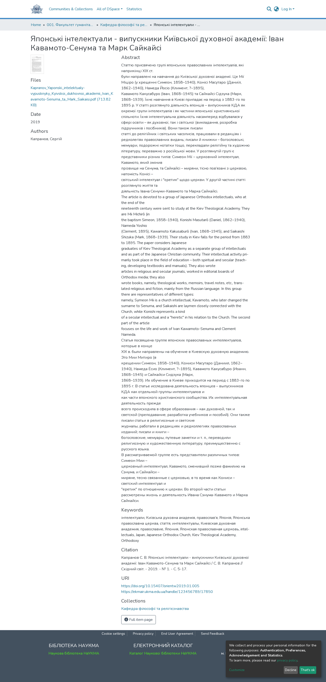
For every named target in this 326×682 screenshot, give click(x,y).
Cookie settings (113, 633)
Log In (286, 9)
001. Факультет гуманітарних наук (71, 24)
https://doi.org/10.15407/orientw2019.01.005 (160, 586)
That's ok (308, 670)
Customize (237, 670)
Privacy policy (143, 633)
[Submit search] (269, 9)
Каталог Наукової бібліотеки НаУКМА (163, 653)
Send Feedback (212, 633)
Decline (290, 670)
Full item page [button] (140, 619)
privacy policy (287, 660)
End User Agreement (177, 633)
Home (36, 24)
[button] (276, 9)
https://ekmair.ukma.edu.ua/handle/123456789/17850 (167, 591)
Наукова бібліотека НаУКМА (73, 653)
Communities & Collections (71, 9)
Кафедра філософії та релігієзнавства (124, 24)
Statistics (134, 9)
